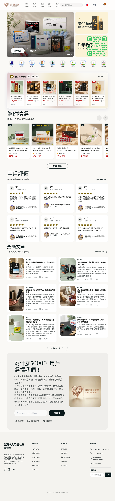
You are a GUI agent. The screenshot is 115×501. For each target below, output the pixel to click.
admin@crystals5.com (101, 449)
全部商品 (35, 449)
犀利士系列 (36, 457)
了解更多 (33, 51)
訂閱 (108, 474)
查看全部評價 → (102, 179)
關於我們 (64, 453)
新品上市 (35, 469)
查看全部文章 (101, 251)
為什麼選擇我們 (66, 457)
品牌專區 (35, 465)
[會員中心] (109, 5)
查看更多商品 (57, 166)
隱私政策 (64, 461)
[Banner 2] (71, 54)
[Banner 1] (68, 54)
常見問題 (64, 465)
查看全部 (101, 77)
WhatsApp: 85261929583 (98, 458)
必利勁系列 (36, 461)
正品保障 (64, 449)
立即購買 (17, 51)
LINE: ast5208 (98, 453)
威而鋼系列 (36, 453)
